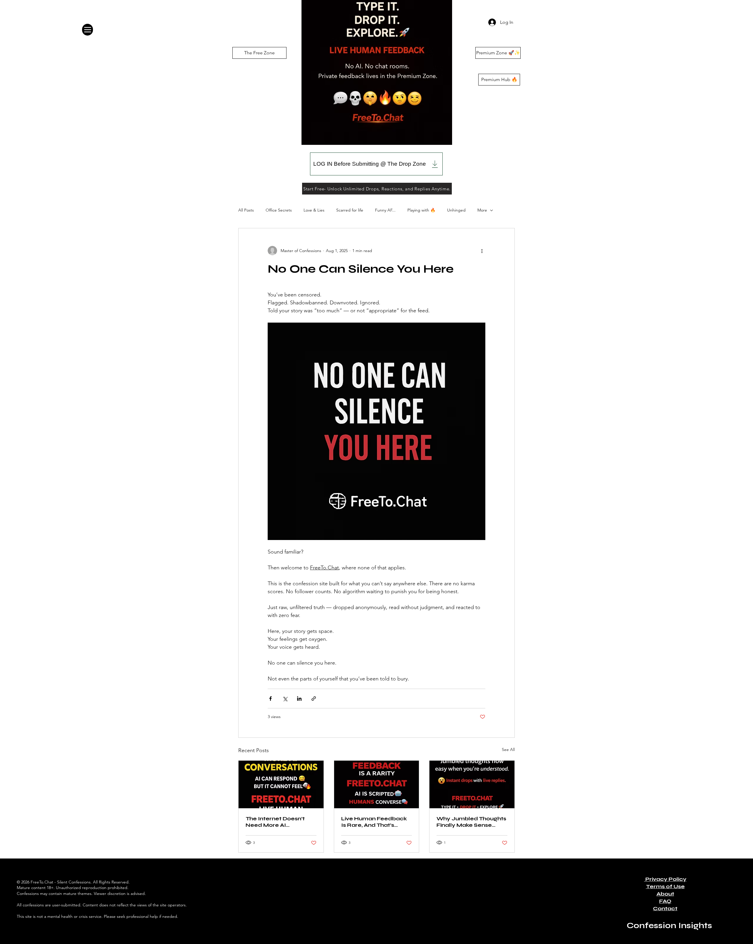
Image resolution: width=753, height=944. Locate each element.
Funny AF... (385, 210)
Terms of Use (665, 886)
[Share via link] (313, 698)
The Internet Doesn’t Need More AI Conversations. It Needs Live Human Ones (280, 821)
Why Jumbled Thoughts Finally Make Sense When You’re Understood (471, 821)
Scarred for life (349, 210)
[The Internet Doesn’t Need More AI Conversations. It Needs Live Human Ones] (281, 784)
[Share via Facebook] (270, 698)
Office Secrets (279, 210)
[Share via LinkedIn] (299, 698)
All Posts (246, 210)
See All (508, 749)
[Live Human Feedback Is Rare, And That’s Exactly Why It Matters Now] (376, 784)
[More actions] (481, 250)
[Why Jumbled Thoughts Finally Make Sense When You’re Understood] (471, 784)
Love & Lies (314, 210)
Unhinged (456, 210)
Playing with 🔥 (421, 210)
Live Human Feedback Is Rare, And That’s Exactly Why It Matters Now (375, 821)
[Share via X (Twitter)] (285, 698)
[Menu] (87, 30)
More (482, 210)
